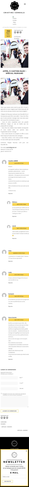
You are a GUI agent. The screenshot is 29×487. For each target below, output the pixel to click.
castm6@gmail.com (11, 147)
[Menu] (24, 4)
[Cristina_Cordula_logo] (14, 7)
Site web (21, 388)
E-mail (21, 383)
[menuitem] (24, 3)
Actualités (5, 27)
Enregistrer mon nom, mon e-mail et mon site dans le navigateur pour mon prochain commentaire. (14, 394)
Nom (21, 377)
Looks (25, 27)
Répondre (10, 193)
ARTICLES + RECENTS (6, 426)
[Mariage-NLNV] (14, 54)
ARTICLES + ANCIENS (22, 430)
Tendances (13, 27)
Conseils (19, 27)
